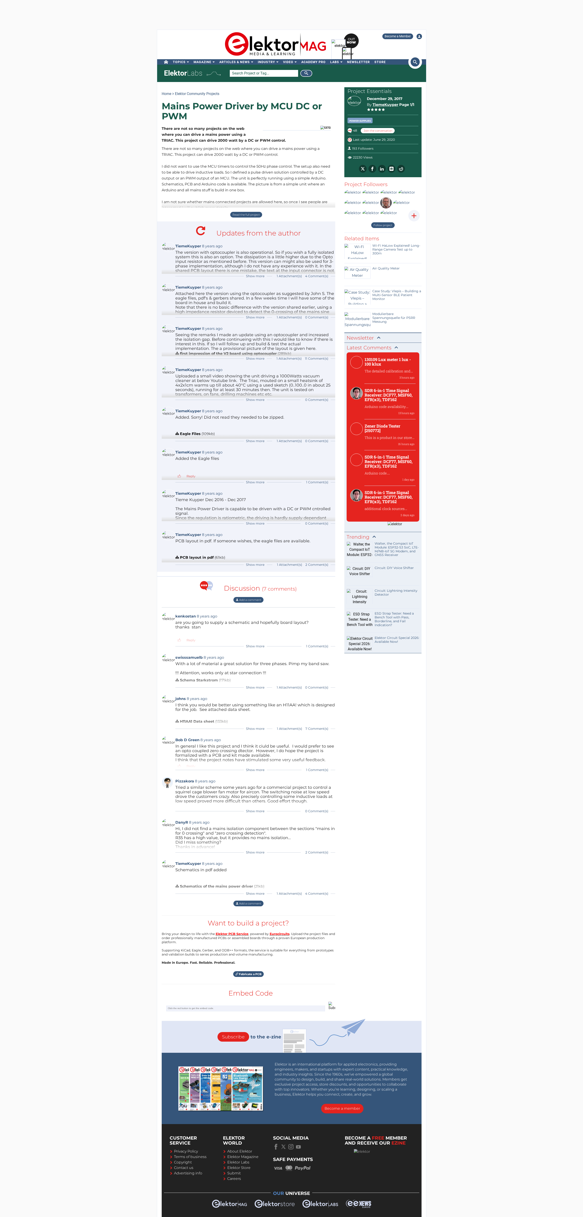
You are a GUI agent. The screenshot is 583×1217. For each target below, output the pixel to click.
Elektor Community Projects (197, 94)
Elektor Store (239, 1168)
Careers (234, 1178)
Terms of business (190, 1157)
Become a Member (398, 36)
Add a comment (249, 600)
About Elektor (239, 1151)
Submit (234, 1173)
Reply (191, 476)
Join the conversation (377, 130)
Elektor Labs (238, 1162)
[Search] (306, 73)
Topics (179, 62)
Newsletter (358, 62)
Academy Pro (313, 62)
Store (380, 62)
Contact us (183, 1168)
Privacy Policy (186, 1151)
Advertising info (188, 1173)
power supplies (360, 120)
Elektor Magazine (242, 1157)
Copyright (183, 1162)
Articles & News (234, 62)
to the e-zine (251, 1037)
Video (288, 62)
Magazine (202, 62)
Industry (266, 62)
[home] (166, 61)
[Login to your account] (419, 36)
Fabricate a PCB (249, 974)
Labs (334, 62)
